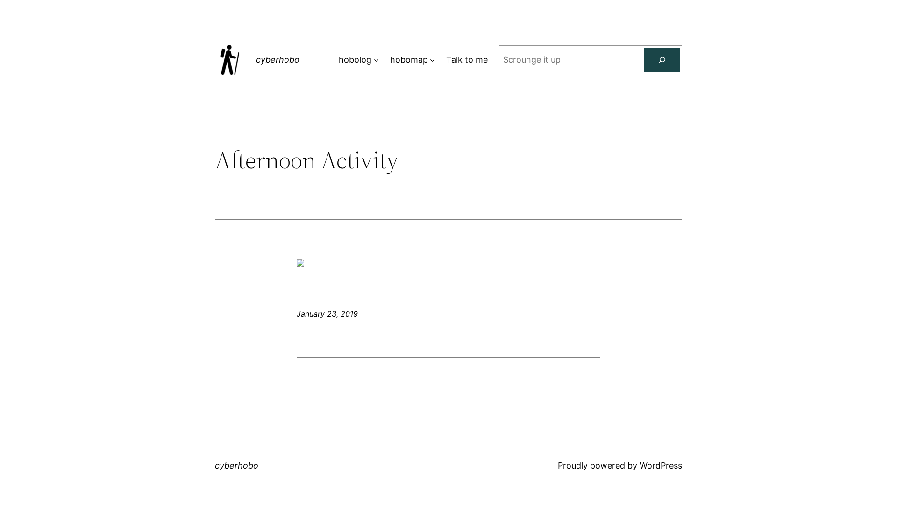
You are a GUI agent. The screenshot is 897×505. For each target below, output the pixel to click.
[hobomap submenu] (432, 60)
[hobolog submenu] (376, 60)
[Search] (662, 60)
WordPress (661, 465)
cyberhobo (277, 60)
